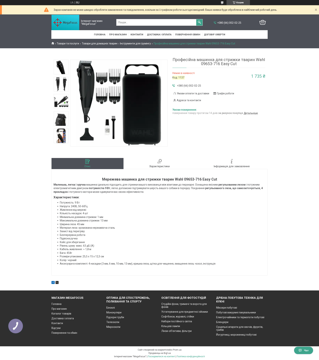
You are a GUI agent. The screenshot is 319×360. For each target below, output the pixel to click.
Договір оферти (214, 34)
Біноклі (110, 307)
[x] (57, 283)
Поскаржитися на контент (161, 356)
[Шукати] (199, 22)
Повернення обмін (187, 34)
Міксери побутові (226, 307)
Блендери (222, 322)
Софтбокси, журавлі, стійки (177, 316)
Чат (306, 350)
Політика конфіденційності (191, 356)
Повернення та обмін (64, 332)
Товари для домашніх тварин (99, 43)
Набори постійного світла (176, 321)
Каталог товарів (61, 313)
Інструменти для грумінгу (135, 43)
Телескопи (112, 322)
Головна (99, 34)
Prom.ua (177, 350)
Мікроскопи (113, 326)
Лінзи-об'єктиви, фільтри (176, 330)
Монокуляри (113, 312)
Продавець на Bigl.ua (159, 353)
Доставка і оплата (159, 34)
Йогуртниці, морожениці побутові (236, 334)
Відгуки (56, 328)
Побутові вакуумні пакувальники (236, 312)
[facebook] (53, 283)
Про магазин (118, 34)
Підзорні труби (115, 317)
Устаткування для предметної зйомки (184, 311)
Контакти (137, 34)
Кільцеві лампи (170, 326)
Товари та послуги (68, 43)
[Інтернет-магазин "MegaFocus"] (65, 22)
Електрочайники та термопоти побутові (240, 317)
